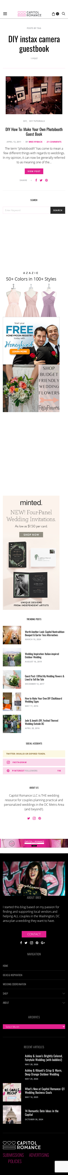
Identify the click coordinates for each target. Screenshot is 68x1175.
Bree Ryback (35, 141)
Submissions (13, 1155)
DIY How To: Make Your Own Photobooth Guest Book (34, 131)
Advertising (39, 1155)
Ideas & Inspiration (12, 975)
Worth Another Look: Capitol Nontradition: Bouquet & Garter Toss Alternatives (45, 633)
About (6, 1002)
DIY (25, 121)
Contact (34, 934)
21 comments (54, 141)
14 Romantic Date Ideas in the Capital (42, 1113)
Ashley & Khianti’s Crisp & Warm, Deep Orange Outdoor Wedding (43, 1072)
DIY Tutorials (37, 121)
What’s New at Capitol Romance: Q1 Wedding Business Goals (45, 1090)
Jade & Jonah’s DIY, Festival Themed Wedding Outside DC (41, 722)
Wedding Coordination (14, 984)
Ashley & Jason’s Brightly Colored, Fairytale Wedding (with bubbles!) (44, 1058)
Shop (5, 993)
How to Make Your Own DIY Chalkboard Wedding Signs (43, 700)
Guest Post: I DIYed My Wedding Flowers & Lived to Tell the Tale (44, 677)
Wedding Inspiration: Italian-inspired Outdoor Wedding (42, 655)
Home (5, 966)
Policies (15, 1161)
